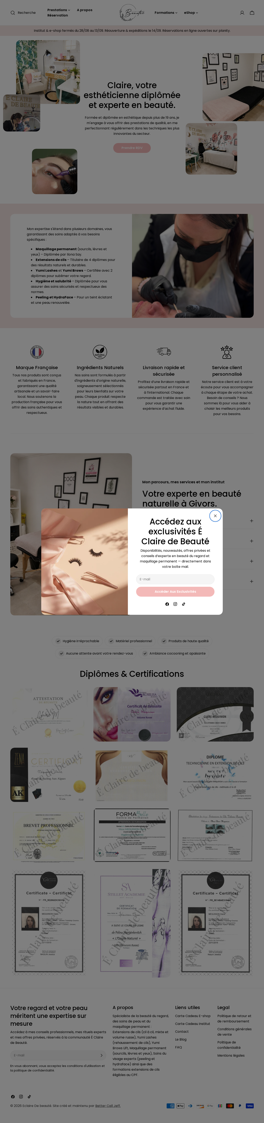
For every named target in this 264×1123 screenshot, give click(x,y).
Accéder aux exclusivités (175, 591)
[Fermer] (215, 516)
